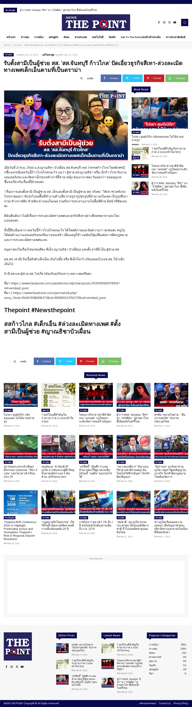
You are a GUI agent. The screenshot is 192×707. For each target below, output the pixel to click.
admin (135, 144)
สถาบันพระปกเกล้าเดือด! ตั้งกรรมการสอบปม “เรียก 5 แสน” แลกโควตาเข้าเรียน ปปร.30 (20, 471)
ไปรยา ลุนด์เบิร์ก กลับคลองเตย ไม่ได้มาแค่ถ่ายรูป (158, 138)
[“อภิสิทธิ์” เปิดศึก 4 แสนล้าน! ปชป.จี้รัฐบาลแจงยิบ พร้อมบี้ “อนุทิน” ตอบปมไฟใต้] (96, 447)
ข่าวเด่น (17, 45)
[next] (186, 10)
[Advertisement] (96, 587)
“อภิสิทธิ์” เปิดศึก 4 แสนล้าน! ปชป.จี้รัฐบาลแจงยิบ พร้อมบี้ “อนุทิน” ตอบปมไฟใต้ (95, 471)
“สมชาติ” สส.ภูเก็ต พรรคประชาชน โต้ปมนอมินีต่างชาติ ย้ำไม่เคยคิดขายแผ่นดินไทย (132, 527)
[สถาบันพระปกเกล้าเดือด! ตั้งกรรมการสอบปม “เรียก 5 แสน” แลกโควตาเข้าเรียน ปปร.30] (21, 447)
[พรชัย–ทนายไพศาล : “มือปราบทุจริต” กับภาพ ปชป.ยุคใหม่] (171, 395)
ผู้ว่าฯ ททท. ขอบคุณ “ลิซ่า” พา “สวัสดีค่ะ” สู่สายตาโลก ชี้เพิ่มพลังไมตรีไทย (58, 9)
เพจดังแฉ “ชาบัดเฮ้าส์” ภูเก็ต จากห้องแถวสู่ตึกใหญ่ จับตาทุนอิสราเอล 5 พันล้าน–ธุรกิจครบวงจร (57, 471)
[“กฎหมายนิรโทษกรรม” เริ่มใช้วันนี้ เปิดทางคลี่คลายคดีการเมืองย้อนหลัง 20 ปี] (58, 502)
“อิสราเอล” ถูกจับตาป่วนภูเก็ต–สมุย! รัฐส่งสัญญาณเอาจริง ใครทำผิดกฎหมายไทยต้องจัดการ (170, 471)
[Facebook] (159, 22)
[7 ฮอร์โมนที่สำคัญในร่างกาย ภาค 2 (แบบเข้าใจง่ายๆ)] (140, 153)
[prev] (180, 10)
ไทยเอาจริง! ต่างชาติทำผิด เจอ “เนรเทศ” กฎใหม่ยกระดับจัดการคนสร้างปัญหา (169, 169)
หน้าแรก (7, 45)
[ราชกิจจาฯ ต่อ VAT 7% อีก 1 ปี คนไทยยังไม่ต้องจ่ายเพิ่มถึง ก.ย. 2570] (96, 502)
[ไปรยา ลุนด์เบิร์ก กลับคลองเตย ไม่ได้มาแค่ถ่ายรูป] (160, 113)
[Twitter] (169, 22)
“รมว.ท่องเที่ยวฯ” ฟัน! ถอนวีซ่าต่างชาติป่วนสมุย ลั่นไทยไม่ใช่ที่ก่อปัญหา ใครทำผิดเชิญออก (133, 471)
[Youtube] (174, 22)
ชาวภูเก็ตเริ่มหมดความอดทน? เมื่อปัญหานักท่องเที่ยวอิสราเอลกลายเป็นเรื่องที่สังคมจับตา (171, 527)
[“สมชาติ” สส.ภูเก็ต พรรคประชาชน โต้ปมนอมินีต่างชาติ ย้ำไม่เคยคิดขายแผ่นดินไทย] (134, 502)
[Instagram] (164, 22)
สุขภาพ (136, 157)
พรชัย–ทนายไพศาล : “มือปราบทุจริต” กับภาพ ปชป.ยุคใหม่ (169, 418)
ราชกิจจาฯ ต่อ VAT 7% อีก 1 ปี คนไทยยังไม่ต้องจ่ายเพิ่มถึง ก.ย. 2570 (96, 525)
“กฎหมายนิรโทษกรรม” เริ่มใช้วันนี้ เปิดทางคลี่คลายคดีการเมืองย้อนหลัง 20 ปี (57, 525)
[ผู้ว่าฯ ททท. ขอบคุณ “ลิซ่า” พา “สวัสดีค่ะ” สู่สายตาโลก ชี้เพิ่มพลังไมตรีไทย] (140, 188)
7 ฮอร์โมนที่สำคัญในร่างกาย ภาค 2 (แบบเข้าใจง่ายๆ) (169, 150)
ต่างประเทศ (9, 517)
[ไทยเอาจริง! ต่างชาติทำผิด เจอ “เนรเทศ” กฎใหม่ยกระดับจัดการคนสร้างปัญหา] (140, 171)
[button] (184, 22)
